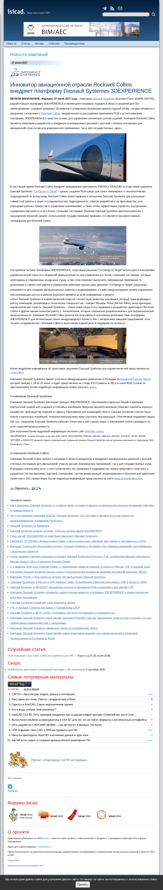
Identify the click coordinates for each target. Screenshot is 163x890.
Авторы (39, 43)
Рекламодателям (74, 43)
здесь (93, 387)
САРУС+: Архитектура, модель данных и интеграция (43, 694)
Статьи (25, 43)
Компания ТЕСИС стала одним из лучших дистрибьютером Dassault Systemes (57, 577)
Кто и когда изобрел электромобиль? (34, 709)
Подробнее (13, 860)
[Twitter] (36, 487)
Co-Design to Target (45, 191)
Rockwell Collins (50, 113)
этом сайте (17, 372)
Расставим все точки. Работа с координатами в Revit (43, 699)
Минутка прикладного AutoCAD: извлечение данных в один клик (50, 735)
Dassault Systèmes (103, 98)
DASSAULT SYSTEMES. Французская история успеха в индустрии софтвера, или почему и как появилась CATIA (78, 541)
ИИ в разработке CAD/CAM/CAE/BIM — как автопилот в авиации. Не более (57, 724)
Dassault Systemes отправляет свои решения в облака (42, 602)
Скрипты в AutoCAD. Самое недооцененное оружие (42, 704)
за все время (31, 689)
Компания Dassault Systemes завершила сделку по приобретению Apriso (53, 628)
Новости (11, 43)
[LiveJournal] (40, 487)
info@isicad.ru (45, 846)
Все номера (14, 778)
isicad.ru (47, 838)
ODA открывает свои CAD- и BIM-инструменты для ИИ (40, 655)
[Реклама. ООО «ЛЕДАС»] (81, 29)
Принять (83, 884)
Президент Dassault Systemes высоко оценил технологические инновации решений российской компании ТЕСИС (78, 571)
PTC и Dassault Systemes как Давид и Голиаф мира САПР (45, 607)
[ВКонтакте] (33, 487)
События (54, 43)
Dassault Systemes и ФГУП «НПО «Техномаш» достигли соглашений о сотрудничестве (62, 612)
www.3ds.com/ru (94, 431)
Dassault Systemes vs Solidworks (29, 525)
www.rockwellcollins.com (128, 478)
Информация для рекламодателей (25, 865)
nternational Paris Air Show (134, 379)
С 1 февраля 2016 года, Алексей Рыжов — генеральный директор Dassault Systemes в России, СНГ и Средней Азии (80, 566)
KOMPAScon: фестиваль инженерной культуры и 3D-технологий (46, 669)
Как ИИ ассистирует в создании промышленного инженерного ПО (51, 740)
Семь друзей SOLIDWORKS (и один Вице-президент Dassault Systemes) (54, 536)
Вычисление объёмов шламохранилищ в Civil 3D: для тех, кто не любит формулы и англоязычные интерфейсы (79, 719)
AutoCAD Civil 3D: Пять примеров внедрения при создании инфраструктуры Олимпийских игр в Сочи (73, 714)
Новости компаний (29, 54)
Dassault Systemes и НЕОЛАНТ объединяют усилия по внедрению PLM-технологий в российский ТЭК (71, 587)
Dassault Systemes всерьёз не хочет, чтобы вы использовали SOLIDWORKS (56, 531)
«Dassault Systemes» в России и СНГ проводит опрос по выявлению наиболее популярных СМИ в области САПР (78, 582)
